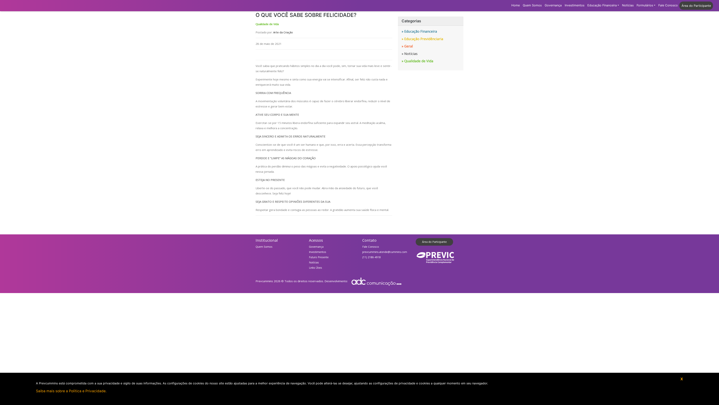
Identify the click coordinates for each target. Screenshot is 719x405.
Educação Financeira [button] (602, 5)
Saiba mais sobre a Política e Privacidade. (71, 391)
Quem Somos (532, 5)
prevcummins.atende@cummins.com (384, 252)
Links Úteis (315, 267)
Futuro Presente (319, 257)
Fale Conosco (668, 5)
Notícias (628, 5)
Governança (553, 5)
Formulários (645, 5)
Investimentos (574, 5)
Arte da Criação (283, 32)
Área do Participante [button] (696, 6)
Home (515, 5)
